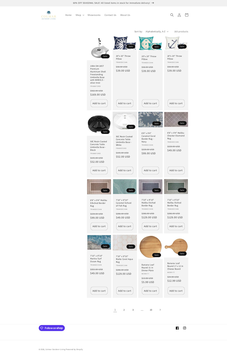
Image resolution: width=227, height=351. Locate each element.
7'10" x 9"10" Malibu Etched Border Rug (149, 203)
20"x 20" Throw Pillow (123, 57)
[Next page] (160, 309)
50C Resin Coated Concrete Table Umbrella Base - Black (98, 145)
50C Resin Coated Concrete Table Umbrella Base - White (124, 140)
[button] (80, 14)
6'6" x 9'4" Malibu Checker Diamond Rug (176, 136)
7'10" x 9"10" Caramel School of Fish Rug (123, 203)
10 (151, 309)
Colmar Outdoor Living (55, 349)
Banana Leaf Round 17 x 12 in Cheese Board (175, 266)
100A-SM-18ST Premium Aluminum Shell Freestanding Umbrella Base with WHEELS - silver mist (98, 74)
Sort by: (138, 31)
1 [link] (115, 309)
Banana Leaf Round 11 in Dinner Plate (148, 267)
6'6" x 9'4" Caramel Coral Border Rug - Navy (149, 137)
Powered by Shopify (74, 349)
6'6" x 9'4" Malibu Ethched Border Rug (98, 203)
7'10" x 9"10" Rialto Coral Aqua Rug (124, 259)
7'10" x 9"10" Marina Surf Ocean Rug (96, 259)
